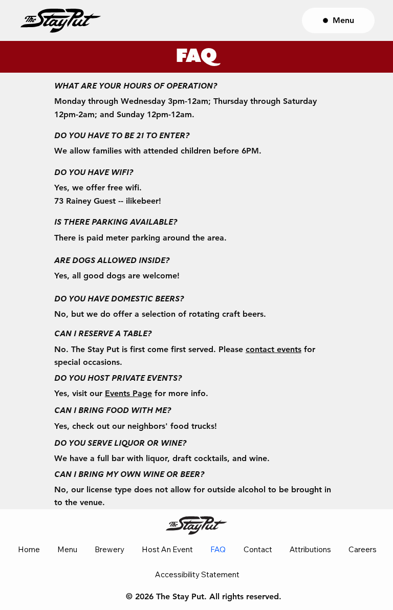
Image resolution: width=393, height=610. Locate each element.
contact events (273, 349)
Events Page (128, 393)
